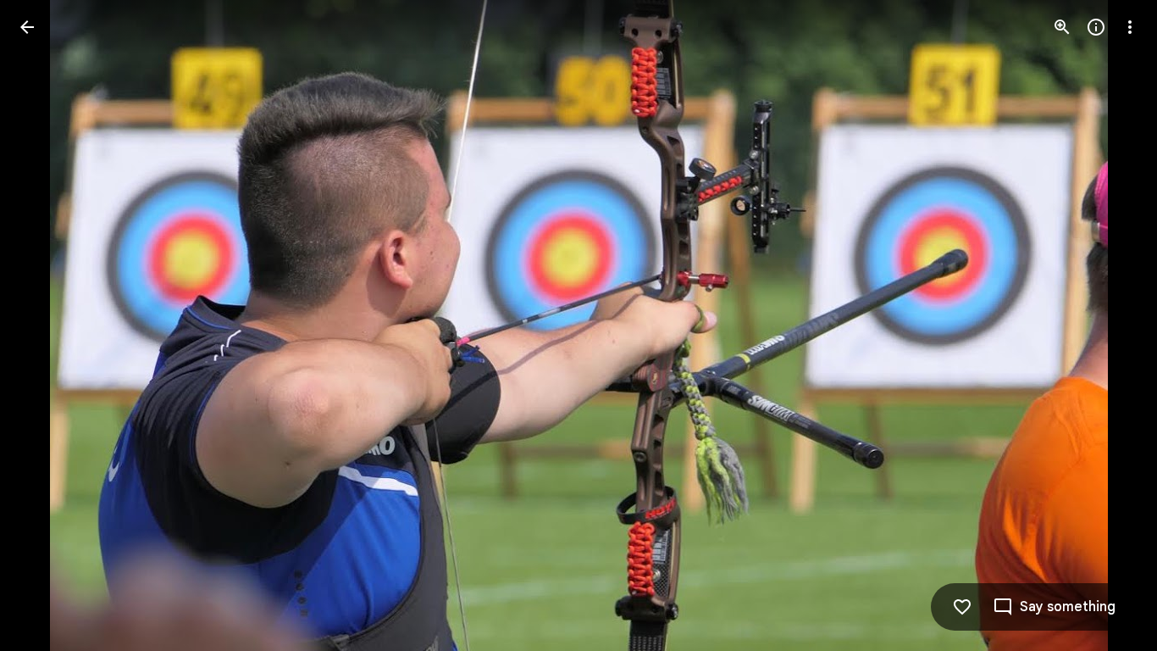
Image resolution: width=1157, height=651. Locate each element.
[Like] (962, 607)
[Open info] (1096, 27)
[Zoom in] (1062, 27)
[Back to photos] (27, 27)
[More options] (1130, 27)
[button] (47, 325)
